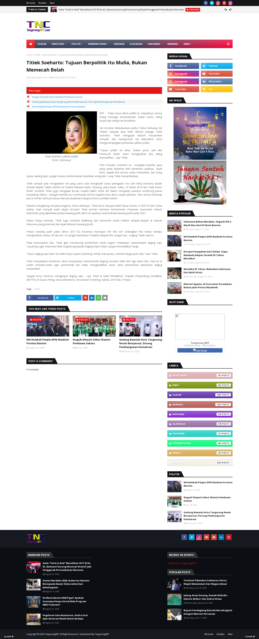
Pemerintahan (196, 443)
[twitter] (212, 3)
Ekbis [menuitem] (187, 43)
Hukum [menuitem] (42, 43)
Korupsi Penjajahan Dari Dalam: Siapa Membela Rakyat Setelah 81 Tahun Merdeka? (206, 255)
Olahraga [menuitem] (136, 43)
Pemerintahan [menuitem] (97, 43)
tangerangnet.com (38, 77)
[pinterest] (224, 3)
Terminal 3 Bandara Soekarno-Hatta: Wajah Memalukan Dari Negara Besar (205, 582)
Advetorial (196, 375)
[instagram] (218, 3)
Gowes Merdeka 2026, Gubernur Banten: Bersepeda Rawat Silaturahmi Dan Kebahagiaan (106, 9)
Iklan (52, 2)
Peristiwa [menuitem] (58, 43)
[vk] (217, 81)
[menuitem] (30, 44)
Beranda (30, 2)
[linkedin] (221, 537)
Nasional (196, 414)
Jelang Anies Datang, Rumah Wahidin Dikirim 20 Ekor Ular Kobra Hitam (205, 597)
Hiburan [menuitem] (119, 43)
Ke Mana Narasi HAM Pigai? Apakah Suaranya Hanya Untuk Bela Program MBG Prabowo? (64, 601)
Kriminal (196, 404)
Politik (37, 54)
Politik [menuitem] (76, 43)
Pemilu (196, 453)
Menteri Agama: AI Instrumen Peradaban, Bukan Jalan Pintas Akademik (208, 285)
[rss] (217, 89)
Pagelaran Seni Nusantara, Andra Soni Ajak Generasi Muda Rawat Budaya (65, 617)
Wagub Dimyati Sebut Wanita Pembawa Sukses (57, 96)
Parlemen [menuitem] (154, 43)
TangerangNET (52, 634)
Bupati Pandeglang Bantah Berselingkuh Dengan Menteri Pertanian (208, 612)
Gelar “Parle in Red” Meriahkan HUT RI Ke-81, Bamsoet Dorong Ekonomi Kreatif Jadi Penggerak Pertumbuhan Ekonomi (67, 566)
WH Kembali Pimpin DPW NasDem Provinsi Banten (58, 106)
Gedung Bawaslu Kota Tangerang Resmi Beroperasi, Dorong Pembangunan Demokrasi (78, 101)
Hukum (196, 394)
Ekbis (196, 385)
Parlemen (196, 433)
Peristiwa (196, 462)
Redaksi (42, 2)
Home (29, 54)
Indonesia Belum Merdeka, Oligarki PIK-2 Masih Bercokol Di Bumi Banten (207, 223)
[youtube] (217, 74)
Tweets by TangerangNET (182, 563)
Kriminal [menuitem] (172, 43)
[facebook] (206, 3)
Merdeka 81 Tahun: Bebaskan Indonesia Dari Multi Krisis (207, 270)
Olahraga (196, 423)
